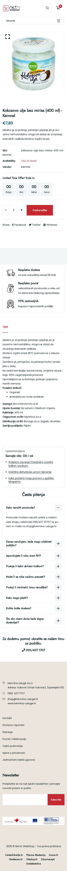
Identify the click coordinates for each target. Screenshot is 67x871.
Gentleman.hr (16, 859)
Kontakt (7, 718)
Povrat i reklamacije (14, 739)
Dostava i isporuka (13, 725)
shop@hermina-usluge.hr (41, 526)
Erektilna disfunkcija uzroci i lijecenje (30, 472)
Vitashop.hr (32, 859)
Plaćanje (8, 732)
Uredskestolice (33, 863)
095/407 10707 (42, 522)
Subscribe (56, 799)
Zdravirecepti (48, 859)
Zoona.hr (53, 855)
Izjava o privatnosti (14, 753)
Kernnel (25, 167)
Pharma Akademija (36, 855)
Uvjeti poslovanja (13, 746)
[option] (33, 63)
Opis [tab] (5, 326)
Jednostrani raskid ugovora (19, 760)
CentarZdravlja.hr (14, 855)
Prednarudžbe (40, 210)
